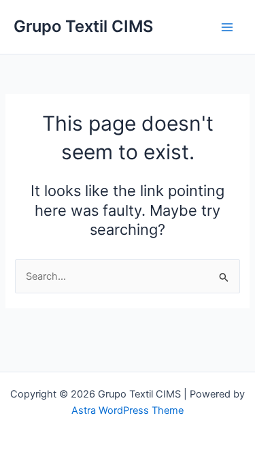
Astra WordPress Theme (127, 410)
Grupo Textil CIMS (83, 26)
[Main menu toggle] (227, 27)
